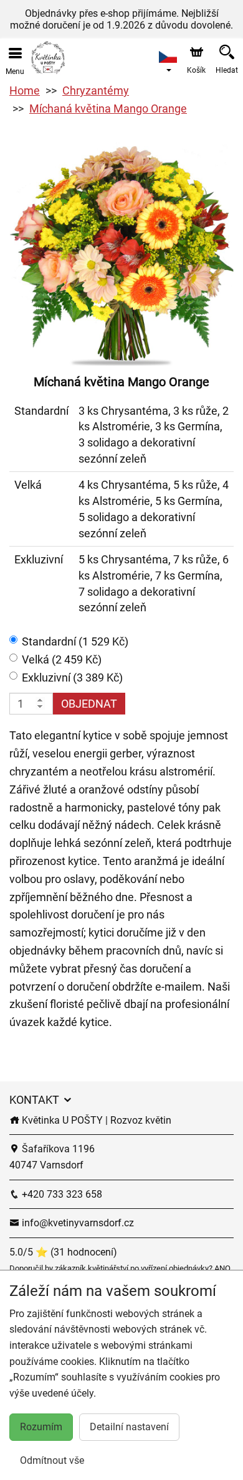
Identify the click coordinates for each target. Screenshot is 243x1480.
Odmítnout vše (52, 1460)
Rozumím (41, 1427)
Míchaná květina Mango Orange (108, 108)
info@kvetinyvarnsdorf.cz (76, 1223)
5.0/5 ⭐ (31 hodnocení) (63, 1252)
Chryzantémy (95, 90)
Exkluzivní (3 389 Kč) (72, 677)
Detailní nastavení (129, 1427)
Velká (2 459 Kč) (62, 659)
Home (24, 90)
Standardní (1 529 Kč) (75, 641)
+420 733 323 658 (60, 1194)
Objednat (89, 703)
